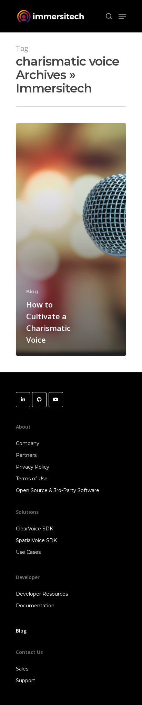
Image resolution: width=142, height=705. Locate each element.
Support (25, 680)
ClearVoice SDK (34, 529)
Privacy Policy (32, 467)
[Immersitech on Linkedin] (23, 399)
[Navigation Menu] (122, 16)
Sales (22, 669)
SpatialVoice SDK (36, 540)
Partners (26, 455)
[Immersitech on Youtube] (56, 399)
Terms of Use (32, 479)
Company (27, 443)
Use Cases (28, 552)
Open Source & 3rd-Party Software (57, 490)
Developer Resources (42, 594)
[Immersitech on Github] (39, 399)
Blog (32, 291)
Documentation (35, 606)
